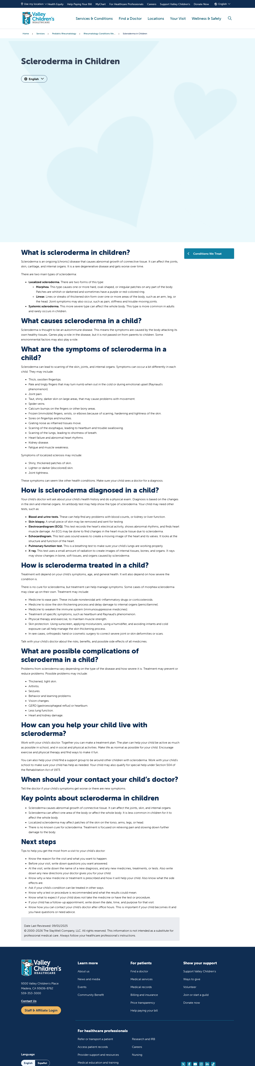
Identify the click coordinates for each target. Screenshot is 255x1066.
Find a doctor (139, 971)
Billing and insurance (144, 995)
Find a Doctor (130, 18)
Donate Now (201, 4)
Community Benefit (91, 995)
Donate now (191, 1002)
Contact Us (28, 1001)
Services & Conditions (94, 18)
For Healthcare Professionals (126, 4)
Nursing (137, 1054)
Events (82, 987)
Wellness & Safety (206, 18)
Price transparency (142, 1002)
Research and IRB (143, 1039)
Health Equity (55, 4)
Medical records (141, 987)
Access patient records (93, 1047)
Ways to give (191, 979)
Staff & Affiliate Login (41, 1010)
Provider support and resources (98, 1054)
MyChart (101, 4)
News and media (89, 979)
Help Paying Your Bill (79, 4)
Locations (156, 18)
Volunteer (189, 987)
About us (83, 971)
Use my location (33, 4)
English (222, 4)
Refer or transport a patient (95, 1039)
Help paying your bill (144, 1010)
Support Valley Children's (175, 4)
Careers (151, 4)
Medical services (141, 979)
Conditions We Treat (207, 253)
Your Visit (178, 18)
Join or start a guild (196, 995)
